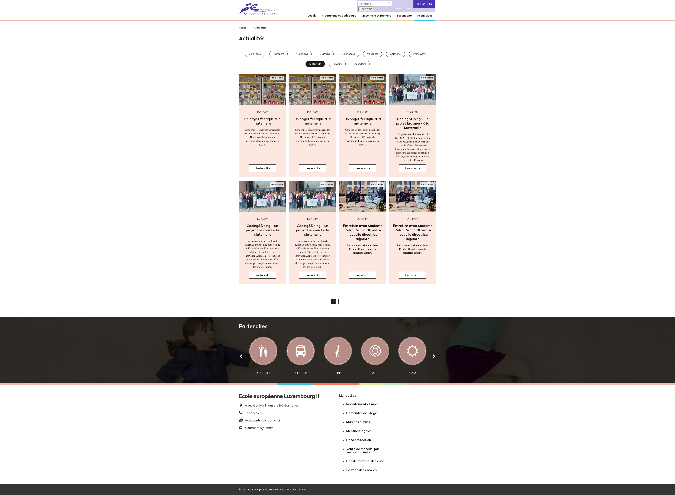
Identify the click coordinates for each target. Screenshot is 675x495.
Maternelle (315, 63)
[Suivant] (434, 356)
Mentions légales (359, 431)
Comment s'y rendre (259, 428)
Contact (399, 8)
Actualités (260, 27)
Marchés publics (358, 422)
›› (341, 301)
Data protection (358, 440)
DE (430, 3)
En (424, 3)
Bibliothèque (348, 53)
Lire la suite (265, 169)
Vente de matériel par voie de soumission (362, 450)
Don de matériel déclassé (365, 461)
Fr (417, 3)
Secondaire (359, 63)
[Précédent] (241, 356)
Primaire (337, 63)
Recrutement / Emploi (362, 404)
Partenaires (253, 326)
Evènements (419, 53)
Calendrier (395, 53)
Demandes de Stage (361, 413)
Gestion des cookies (361, 470)
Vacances (372, 53)
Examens (325, 53)
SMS (409, 8)
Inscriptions (301, 53)
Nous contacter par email (263, 420)
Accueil (242, 27)
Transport (278, 53)
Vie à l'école (255, 53)
